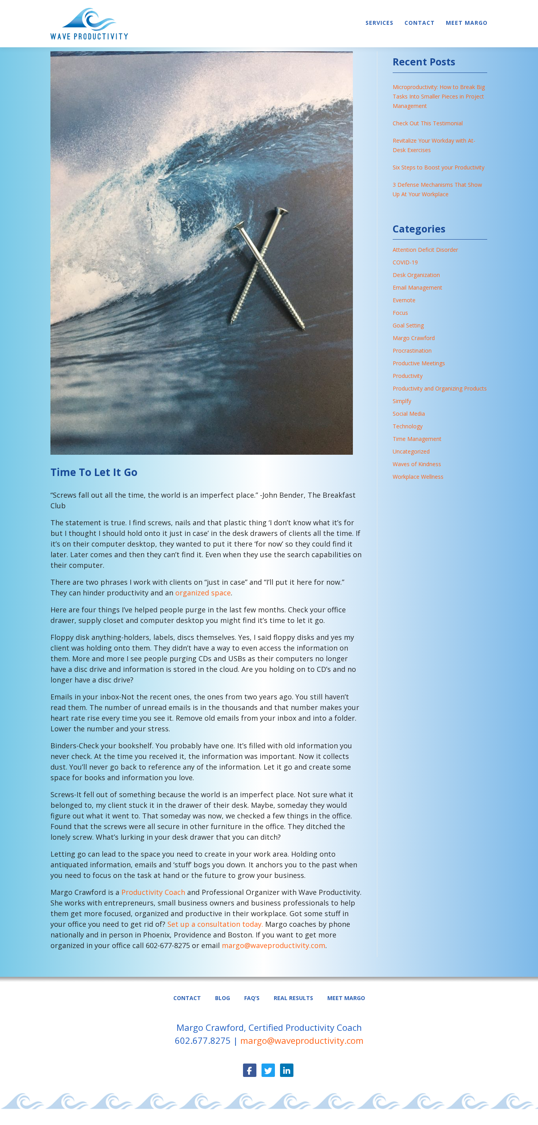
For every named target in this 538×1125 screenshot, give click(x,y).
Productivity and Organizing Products (440, 388)
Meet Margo (467, 22)
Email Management (417, 287)
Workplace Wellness (418, 476)
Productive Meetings (419, 363)
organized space (203, 592)
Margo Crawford (414, 338)
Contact (419, 22)
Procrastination (412, 350)
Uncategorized (411, 451)
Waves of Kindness (417, 464)
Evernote (404, 300)
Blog (222, 998)
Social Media (409, 413)
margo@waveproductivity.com (273, 945)
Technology (408, 426)
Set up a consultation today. (216, 924)
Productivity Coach (153, 892)
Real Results (293, 998)
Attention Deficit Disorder (425, 249)
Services (379, 22)
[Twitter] (268, 1070)
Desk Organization (416, 275)
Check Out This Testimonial (428, 123)
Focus (400, 312)
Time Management (417, 439)
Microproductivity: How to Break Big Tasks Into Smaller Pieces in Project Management (439, 96)
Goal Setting (408, 325)
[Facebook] (249, 1070)
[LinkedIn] (286, 1070)
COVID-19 (405, 262)
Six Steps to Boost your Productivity (438, 167)
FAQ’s (252, 998)
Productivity (408, 375)
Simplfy (402, 401)
